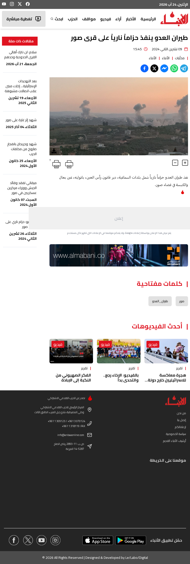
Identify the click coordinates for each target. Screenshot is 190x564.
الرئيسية (148, 18)
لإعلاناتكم (180, 427)
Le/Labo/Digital (136, 557)
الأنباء (165, 57)
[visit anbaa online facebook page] (14, 540)
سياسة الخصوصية (176, 434)
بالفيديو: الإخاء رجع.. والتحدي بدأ (121, 377)
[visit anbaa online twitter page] (28, 540)
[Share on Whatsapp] (174, 68)
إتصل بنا (181, 420)
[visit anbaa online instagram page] (55, 540)
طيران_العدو (160, 301)
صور (181, 301)
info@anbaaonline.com (70, 434)
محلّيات (180, 57)
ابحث (59, 18)
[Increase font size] (185, 163)
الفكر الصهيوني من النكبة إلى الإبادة (73, 377)
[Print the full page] (68, 163)
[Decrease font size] (175, 163)
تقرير (179, 368)
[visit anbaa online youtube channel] (42, 540)
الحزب (73, 18)
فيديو (105, 18)
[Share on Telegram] (184, 68)
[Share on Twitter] (154, 68)
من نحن (181, 413)
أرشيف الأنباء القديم (174, 441)
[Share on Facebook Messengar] (164, 68)
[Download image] (53, 150)
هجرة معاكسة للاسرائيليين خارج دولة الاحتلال (167, 380)
